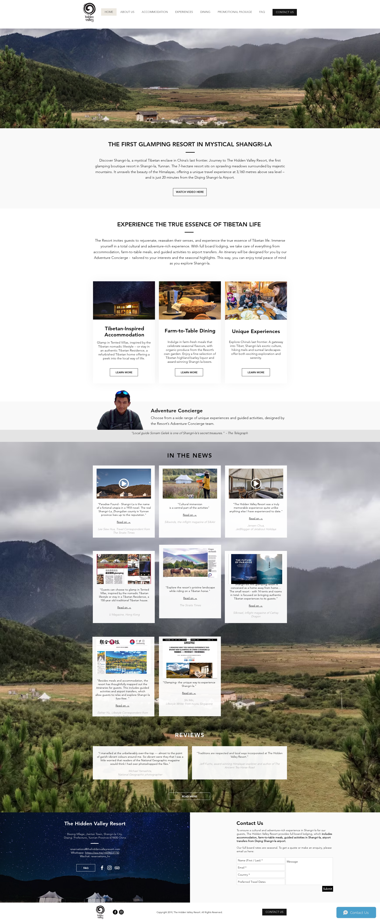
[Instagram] (121, 912)
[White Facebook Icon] (102, 868)
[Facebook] (115, 912)
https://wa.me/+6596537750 (102, 852)
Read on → (256, 518)
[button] (235, 12)
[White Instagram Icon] (109, 868)
